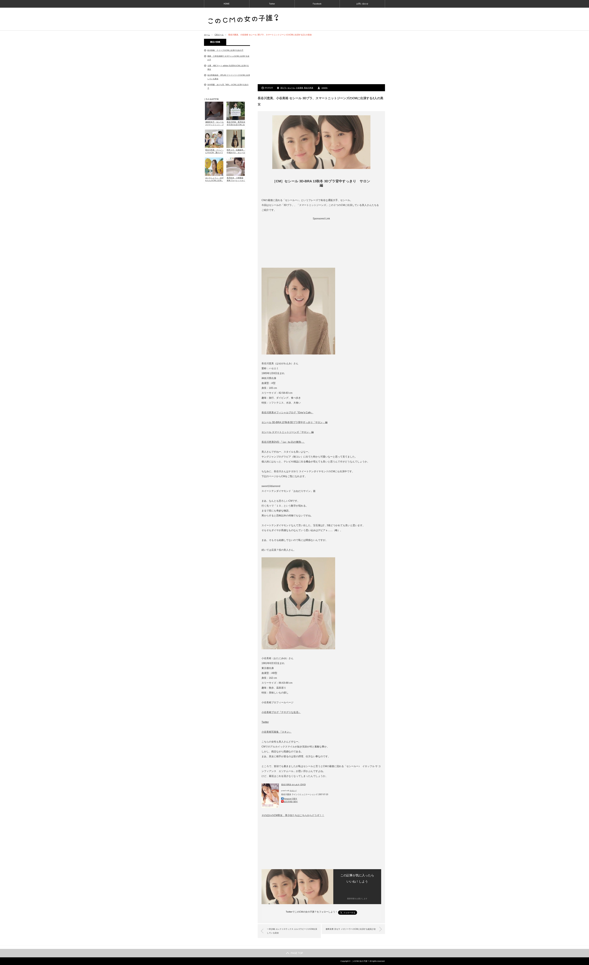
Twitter (272, 4)
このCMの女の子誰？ (360, 961)
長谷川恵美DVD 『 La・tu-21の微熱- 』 (283, 442)
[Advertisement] (321, 60)
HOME (227, 4)
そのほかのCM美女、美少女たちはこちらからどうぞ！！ (293, 815)
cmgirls (324, 88)
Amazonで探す (290, 799)
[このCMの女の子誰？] (243, 19)
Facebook (317, 4)
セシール (291, 88)
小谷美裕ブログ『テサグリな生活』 (281, 712)
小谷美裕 (299, 88)
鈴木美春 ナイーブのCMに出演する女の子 (225, 50)
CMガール (219, 35)
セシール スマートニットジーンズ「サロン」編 (288, 432)
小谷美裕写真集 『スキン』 (277, 732)
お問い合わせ (362, 4)
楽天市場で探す (291, 801)
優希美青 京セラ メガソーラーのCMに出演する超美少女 (351, 929)
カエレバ (293, 790)
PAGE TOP (297, 953)
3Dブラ (283, 88)
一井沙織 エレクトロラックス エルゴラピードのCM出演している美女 (292, 931)
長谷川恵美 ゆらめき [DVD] (293, 784)
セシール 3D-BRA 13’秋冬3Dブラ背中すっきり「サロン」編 (294, 422)
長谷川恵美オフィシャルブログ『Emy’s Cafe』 (287, 412)
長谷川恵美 (308, 88)
